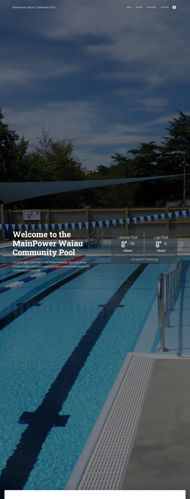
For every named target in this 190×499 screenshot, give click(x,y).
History (165, 7)
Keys (129, 7)
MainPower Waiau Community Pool (34, 7)
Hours (139, 7)
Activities (151, 7)
